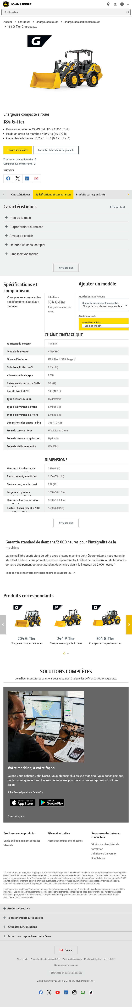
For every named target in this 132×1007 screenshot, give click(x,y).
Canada (68, 950)
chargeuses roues (47, 22)
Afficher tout (117, 207)
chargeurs (24, 22)
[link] (122, 4)
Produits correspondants (90, 194)
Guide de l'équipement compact (21, 840)
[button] (41, 992)
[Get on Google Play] (52, 802)
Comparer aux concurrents (17, 163)
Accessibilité (109, 959)
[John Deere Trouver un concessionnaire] (108, 4)
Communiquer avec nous (66, 964)
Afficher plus (66, 267)
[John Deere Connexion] (115, 4)
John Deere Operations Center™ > (25, 792)
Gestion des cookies (72, 959)
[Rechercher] (128, 12)
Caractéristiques (20, 194)
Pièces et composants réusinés (65, 840)
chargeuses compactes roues (82, 22)
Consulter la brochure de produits (56, 150)
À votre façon (15, 816)
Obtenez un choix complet (27, 245)
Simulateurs (98, 858)
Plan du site (22, 959)
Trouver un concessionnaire (18, 159)
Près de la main (20, 218)
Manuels (8, 845)
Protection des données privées (45, 959)
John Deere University (104, 853)
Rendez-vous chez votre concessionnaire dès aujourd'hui (39, 572)
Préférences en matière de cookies (66, 972)
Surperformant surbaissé (26, 227)
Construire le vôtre (18, 150)
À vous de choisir (21, 236)
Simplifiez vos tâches (23, 254)
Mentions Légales (92, 959)
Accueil (8, 22)
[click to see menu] (128, 4)
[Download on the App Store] (22, 802)
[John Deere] (19, 4)
